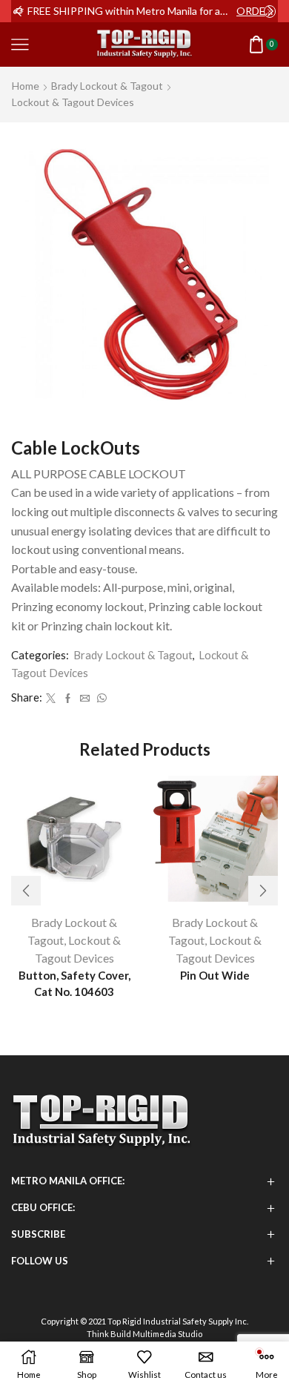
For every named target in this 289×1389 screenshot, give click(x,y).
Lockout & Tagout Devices (73, 102)
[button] (18, 11)
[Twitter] (50, 699)
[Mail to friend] (84, 699)
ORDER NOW (256, 10)
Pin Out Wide (215, 975)
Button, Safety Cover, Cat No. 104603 (74, 983)
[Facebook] (67, 699)
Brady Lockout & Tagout (107, 85)
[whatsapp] (100, 699)
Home (25, 85)
